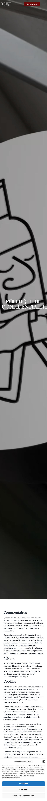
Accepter (23, 784)
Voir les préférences (23, 796)
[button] (44, 761)
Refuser (23, 790)
